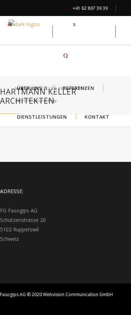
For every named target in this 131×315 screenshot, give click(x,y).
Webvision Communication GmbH (78, 294)
